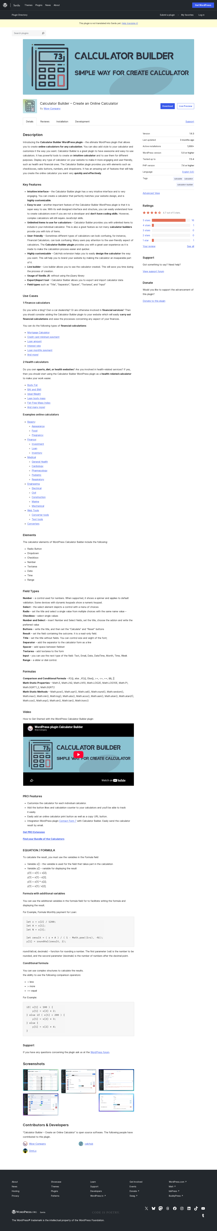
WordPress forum (99, 1052)
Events (133, 1186)
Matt (172, 1186)
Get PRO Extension (34, 832)
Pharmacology (39, 470)
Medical (31, 457)
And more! (32, 354)
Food (34, 430)
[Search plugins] (43, 33)
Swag (134, 1196)
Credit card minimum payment (43, 336)
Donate (134, 1191)
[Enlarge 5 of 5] (130, 1097)
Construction (39, 497)
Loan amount (34, 341)
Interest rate (34, 345)
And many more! (36, 407)
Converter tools (40, 514)
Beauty (31, 421)
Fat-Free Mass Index (38, 402)
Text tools (37, 519)
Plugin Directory (19, 15)
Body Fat (32, 385)
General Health (40, 461)
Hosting (15, 1191)
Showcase (56, 1182)
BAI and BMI (34, 389)
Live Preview (185, 106)
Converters (33, 523)
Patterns (55, 1196)
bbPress (174, 1191)
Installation (62, 121)
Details (29, 121)
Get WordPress (203, 5)
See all (190, 246)
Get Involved (136, 1182)
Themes (55, 1186)
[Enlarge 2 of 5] (54, 1097)
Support (190, 121)
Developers (96, 1191)
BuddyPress (176, 1196)
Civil (34, 492)
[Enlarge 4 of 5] (130, 1073)
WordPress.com (178, 1182)
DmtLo (32, 1150)
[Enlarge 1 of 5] (54, 1073)
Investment (38, 443)
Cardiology (37, 466)
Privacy (15, 1196)
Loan (34, 448)
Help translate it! (130, 23)
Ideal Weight (34, 393)
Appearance (38, 426)
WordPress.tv (98, 1196)
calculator (188, 179)
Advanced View (151, 193)
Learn (93, 1182)
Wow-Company (52, 108)
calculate (178, 179)
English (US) (188, 172)
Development (82, 121)
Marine (35, 501)
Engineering (33, 483)
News (14, 1186)
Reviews (44, 121)
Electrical (36, 488)
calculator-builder (185, 185)
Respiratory (38, 479)
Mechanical (38, 505)
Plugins (54, 1191)
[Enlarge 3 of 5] (92, 1073)
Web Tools (33, 510)
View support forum (153, 271)
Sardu (42, 1212)
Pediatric (36, 474)
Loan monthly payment (39, 350)
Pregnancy (37, 435)
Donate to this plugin (154, 300)
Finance (31, 439)
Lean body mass (36, 398)
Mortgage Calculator (38, 332)
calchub (89, 1143)
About (15, 1182)
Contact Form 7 (67, 820)
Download (167, 106)
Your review (149, 246)
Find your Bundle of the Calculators (43, 838)
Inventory (37, 452)
